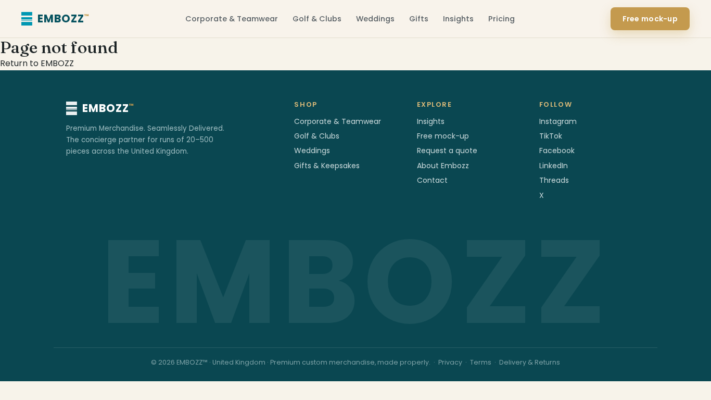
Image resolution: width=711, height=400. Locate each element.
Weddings (375, 19)
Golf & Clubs (317, 19)
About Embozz (443, 165)
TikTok (550, 136)
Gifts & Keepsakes (327, 165)
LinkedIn (553, 165)
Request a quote (447, 150)
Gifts (418, 19)
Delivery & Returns (529, 362)
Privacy (450, 362)
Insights (458, 19)
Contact (432, 180)
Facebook (557, 150)
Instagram (558, 121)
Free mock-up (650, 19)
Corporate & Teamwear (231, 19)
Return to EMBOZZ (37, 63)
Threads (554, 180)
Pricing (501, 19)
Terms (480, 362)
